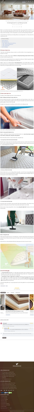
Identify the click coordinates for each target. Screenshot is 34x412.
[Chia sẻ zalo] (15, 26)
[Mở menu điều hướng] (33, 1)
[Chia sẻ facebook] (12, 26)
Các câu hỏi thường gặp (4, 399)
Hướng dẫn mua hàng (4, 396)
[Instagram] (12, 390)
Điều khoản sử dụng (4, 400)
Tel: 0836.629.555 (3, 377)
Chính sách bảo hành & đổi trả (5, 403)
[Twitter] (4, 390)
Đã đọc (8, 292)
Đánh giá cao (18, 292)
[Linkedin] (10, 390)
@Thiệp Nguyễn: (7, 329)
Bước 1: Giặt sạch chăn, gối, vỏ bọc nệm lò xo (9, 43)
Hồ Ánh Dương (19, 24)
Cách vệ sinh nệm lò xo (5, 41)
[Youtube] (1, 390)
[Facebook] (13, 390)
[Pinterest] (6, 390)
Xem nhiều (12, 292)
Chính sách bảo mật (4, 402)
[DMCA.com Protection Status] (10, 393)
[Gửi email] (17, 26)
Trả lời (4, 326)
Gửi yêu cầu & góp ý (3, 406)
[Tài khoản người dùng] (30, 1)
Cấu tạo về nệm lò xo (5, 40)
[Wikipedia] (3, 390)
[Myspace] (8, 390)
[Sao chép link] (19, 26)
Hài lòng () (8, 326)
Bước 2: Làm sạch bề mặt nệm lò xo (8, 44)
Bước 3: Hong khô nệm (6, 45)
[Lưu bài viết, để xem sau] (21, 26)
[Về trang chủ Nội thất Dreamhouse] (3, 1)
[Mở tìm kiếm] (27, 1)
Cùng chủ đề (3, 292)
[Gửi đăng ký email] (10, 408)
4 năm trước (12, 326)
